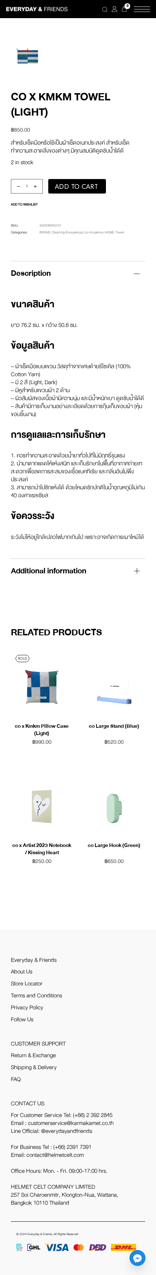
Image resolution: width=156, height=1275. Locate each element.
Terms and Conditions (36, 995)
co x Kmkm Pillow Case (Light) (42, 730)
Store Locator (26, 984)
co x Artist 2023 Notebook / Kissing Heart (41, 849)
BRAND (45, 232)
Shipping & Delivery (34, 1067)
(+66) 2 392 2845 (92, 1115)
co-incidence (93, 232)
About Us (21, 972)
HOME (109, 232)
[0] (124, 9)
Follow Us (22, 1019)
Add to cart (76, 186)
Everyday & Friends (40, 1234)
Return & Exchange (33, 1055)
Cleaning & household (67, 232)
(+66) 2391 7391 (72, 1147)
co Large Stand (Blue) (114, 726)
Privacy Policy (27, 1007)
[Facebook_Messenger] (137, 1258)
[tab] (78, 273)
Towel (119, 232)
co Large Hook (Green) (114, 845)
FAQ (16, 1079)
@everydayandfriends (66, 1131)
